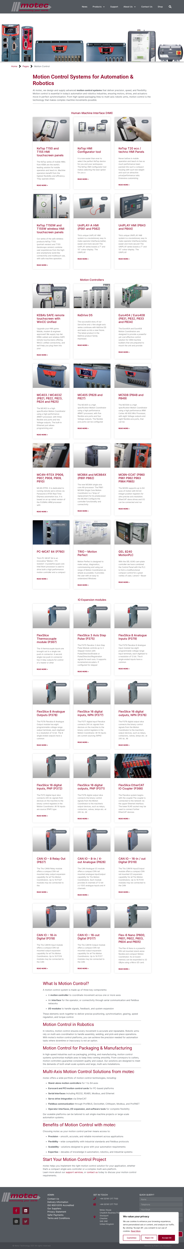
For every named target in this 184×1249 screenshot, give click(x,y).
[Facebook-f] (16, 1210)
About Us (128, 6)
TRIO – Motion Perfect (87, 553)
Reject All (149, 1238)
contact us (92, 1172)
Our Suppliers (54, 1208)
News (84, 6)
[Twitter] (25, 1221)
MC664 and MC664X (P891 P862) (92, 476)
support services (74, 1172)
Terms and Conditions (58, 1218)
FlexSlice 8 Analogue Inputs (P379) (133, 637)
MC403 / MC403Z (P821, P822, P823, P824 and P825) (50, 398)
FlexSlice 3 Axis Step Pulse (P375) (92, 637)
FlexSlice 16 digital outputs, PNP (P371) (91, 786)
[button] (170, 6)
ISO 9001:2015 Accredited (60, 1205)
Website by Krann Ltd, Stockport (157, 1246)
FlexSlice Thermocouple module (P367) (47, 639)
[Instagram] (16, 1221)
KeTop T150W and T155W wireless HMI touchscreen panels (50, 229)
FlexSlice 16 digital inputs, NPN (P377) (90, 713)
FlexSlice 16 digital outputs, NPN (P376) (133, 713)
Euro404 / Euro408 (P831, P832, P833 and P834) (132, 318)
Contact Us (146, 6)
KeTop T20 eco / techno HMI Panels (131, 150)
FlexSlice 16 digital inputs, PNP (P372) (49, 786)
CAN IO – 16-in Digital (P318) (47, 936)
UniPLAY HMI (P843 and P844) (132, 227)
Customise (131, 1238)
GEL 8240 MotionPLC (126, 553)
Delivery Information (57, 1202)
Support (114, 6)
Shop (160, 6)
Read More (135, 1231)
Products (97, 6)
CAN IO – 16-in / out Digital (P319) (132, 860)
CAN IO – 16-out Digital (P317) (89, 936)
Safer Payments (55, 1215)
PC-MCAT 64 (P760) (51, 551)
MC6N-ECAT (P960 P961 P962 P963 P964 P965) (132, 478)
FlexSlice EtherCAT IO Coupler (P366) (131, 786)
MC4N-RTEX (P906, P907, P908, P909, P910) (50, 478)
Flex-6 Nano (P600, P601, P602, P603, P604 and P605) (132, 938)
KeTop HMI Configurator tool (89, 150)
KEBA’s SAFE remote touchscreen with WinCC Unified (50, 318)
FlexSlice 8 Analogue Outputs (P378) (51, 713)
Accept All (166, 1238)
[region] (149, 1228)
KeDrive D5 (85, 315)
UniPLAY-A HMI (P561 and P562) (89, 227)
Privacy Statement (56, 1211)
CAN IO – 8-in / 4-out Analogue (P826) (92, 860)
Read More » (42, 185)
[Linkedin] (25, 1210)
